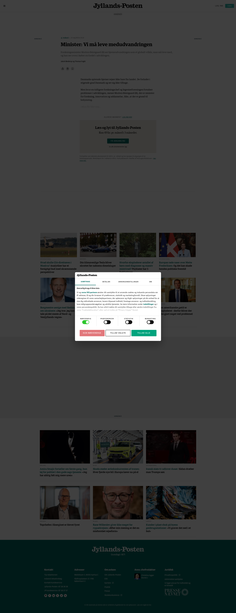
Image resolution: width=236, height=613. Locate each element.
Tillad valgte (118, 333)
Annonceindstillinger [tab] (128, 282)
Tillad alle (143, 333)
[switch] (107, 322)
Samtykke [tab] (85, 282)
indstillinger (148, 304)
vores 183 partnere (89, 292)
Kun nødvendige (92, 333)
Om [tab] (150, 282)
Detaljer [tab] (106, 282)
